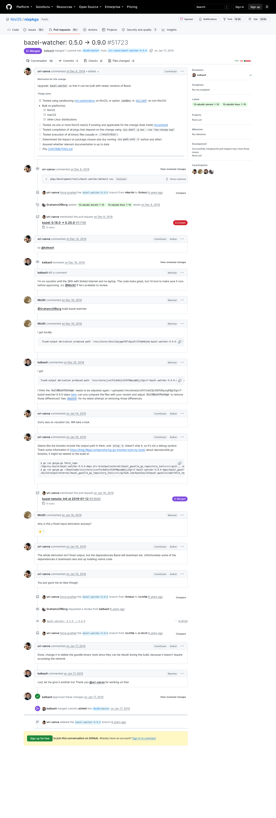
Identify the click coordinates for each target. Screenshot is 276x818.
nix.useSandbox (85, 100)
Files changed (125, 60)
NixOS (16, 19)
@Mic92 (70, 285)
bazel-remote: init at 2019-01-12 (71, 499)
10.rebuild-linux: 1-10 (119, 204)
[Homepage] (9, 7)
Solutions (43, 7)
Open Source (88, 7)
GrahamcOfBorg (57, 204)
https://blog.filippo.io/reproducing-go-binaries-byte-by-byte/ (107, 449)
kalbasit (49, 50)
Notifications (210, 19)
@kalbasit (47, 247)
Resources (64, 7)
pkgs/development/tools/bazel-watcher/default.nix (81, 179)
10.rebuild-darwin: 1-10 (91, 204)
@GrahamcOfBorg (49, 308)
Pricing (132, 7)
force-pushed (68, 192)
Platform (23, 7)
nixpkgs (31, 19)
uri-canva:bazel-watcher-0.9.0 (128, 50)
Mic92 (42, 300)
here (73, 394)
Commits (72, 60)
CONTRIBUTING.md (60, 149)
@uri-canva (97, 682)
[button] (94, 71)
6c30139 (183, 621)
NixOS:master (91, 50)
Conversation (43, 60)
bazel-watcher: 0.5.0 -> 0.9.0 (66, 621)
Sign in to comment (144, 738)
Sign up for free (39, 738)
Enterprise (112, 7)
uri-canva (44, 71)
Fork (234, 19)
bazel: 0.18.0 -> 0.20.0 (64, 222)
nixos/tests (160, 124)
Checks (97, 60)
